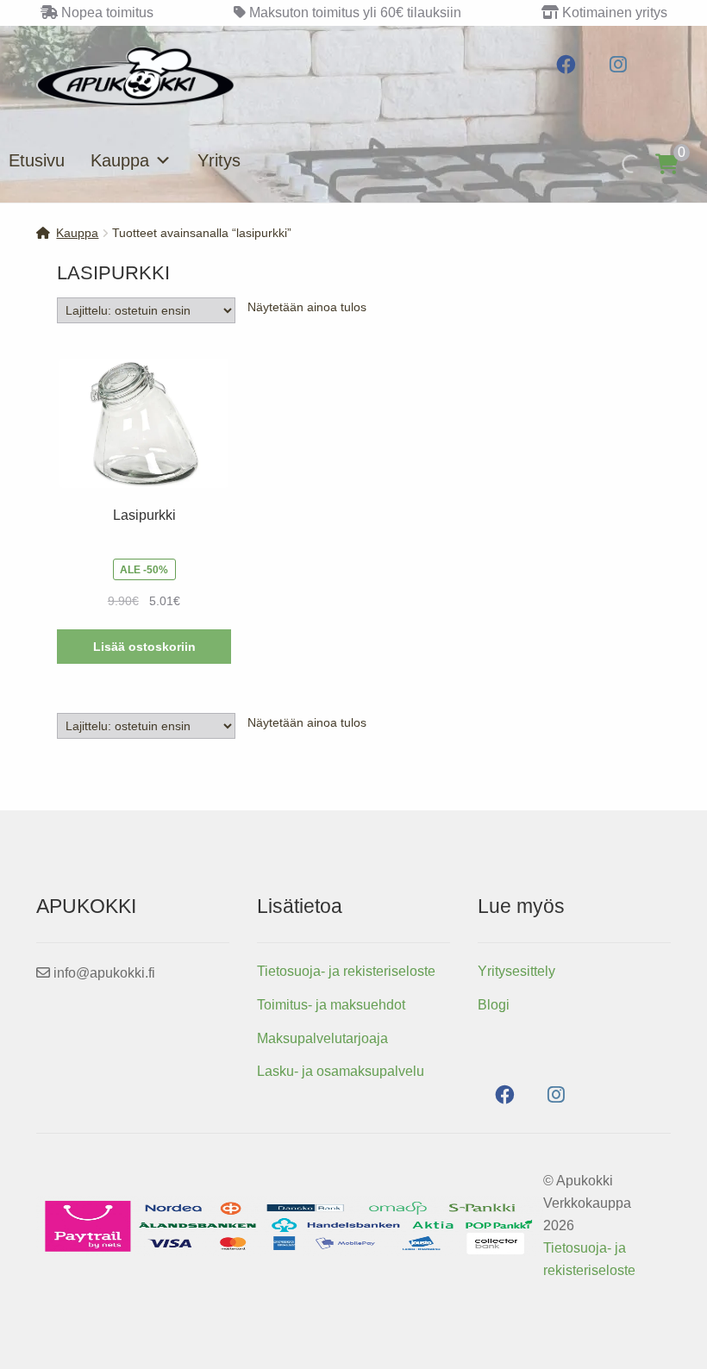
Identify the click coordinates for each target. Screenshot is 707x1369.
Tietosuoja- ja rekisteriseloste (346, 971)
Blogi (494, 1004)
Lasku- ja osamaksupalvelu (340, 1071)
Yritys (219, 160)
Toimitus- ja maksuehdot (331, 1004)
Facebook (566, 65)
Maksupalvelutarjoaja (322, 1038)
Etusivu (37, 160)
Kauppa (120, 160)
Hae (612, 164)
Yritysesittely (516, 971)
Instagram (617, 65)
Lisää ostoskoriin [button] (144, 646)
